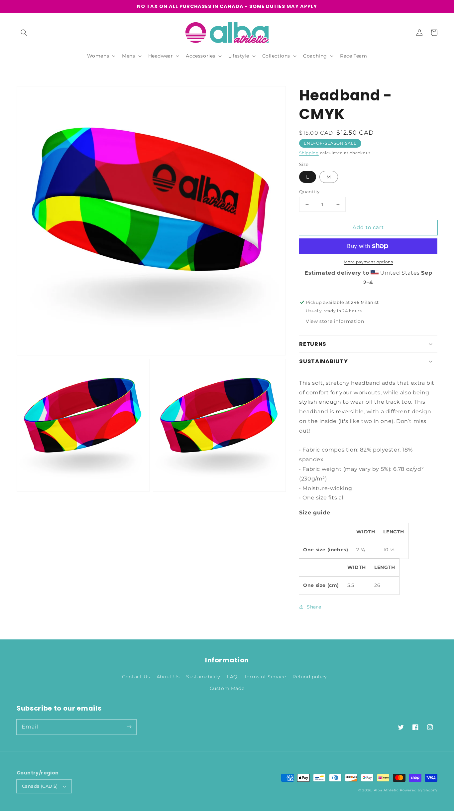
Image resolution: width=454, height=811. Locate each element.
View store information (335, 321)
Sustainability (203, 677)
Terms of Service (265, 677)
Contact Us (136, 677)
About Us (168, 677)
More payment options (368, 261)
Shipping (309, 152)
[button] (24, 32)
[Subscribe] (129, 727)
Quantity (309, 191)
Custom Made (227, 688)
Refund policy (309, 677)
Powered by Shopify (418, 790)
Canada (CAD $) (40, 786)
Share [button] (314, 607)
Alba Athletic (386, 790)
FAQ (232, 677)
